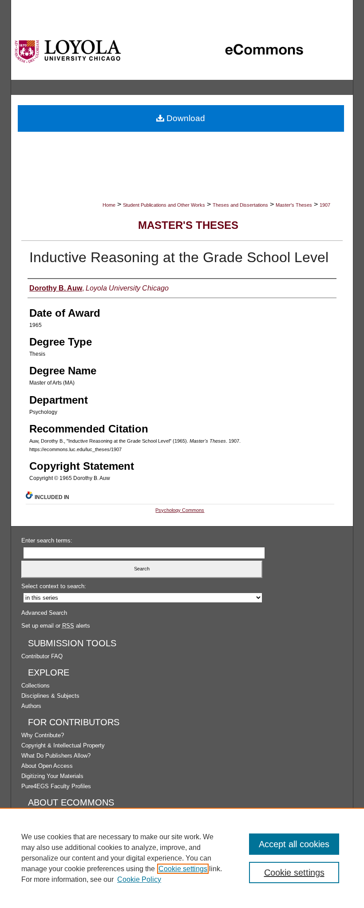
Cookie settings (182, 869)
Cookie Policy (139, 879)
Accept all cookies (294, 844)
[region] (182, 858)
